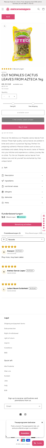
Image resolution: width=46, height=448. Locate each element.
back (8, 17)
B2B (5, 390)
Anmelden (25, 433)
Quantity (4, 92)
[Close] (42, 422)
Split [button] (5, 167)
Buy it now (23, 127)
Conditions (8, 348)
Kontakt (7, 376)
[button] (2, 9)
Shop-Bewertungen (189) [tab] (33, 233)
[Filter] (4, 240)
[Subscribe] (39, 406)
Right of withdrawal (11, 333)
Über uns (7, 371)
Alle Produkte (9, 366)
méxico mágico (25, 444)
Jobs (6, 381)
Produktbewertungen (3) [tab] (12, 233)
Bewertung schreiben (23, 224)
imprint (6, 343)
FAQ (5, 386)
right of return (9, 338)
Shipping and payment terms (14, 323)
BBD (5, 353)
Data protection (10, 328)
